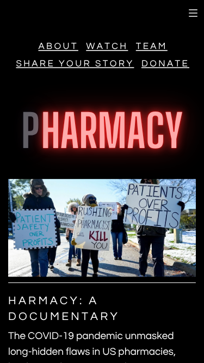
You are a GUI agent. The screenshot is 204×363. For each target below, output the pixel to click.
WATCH (107, 47)
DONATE (165, 64)
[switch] (193, 13)
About (58, 47)
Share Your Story (75, 64)
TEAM (152, 47)
